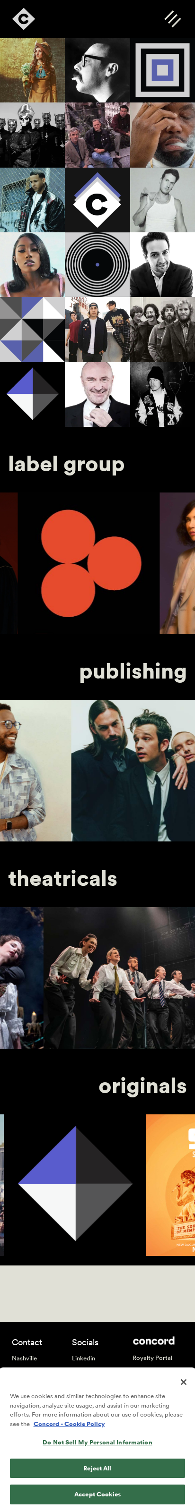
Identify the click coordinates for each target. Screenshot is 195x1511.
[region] (97, 1440)
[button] (172, 18)
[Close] (183, 1382)
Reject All (97, 1468)
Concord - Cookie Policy (69, 1423)
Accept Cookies (97, 1494)
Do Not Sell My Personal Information (97, 1442)
